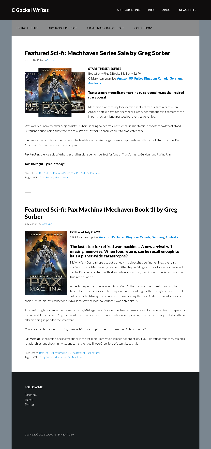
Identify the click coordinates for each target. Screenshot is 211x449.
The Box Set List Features (85, 173)
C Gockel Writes (30, 10)
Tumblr (29, 399)
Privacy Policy (66, 434)
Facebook (31, 394)
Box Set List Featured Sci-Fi (54, 173)
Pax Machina (74, 357)
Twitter (29, 404)
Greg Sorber (46, 177)
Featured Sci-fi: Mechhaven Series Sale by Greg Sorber (97, 52)
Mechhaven (61, 177)
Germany (176, 78)
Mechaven (60, 357)
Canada (163, 78)
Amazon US (125, 78)
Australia (94, 83)
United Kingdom (145, 78)
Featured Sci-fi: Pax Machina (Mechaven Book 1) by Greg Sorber (101, 213)
